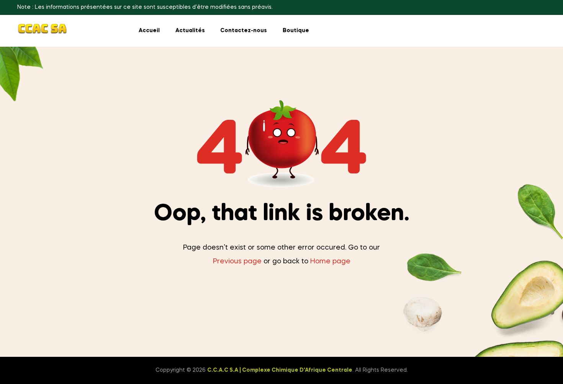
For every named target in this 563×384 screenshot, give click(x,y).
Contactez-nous (243, 30)
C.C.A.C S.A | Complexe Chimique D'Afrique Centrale (279, 370)
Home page (330, 261)
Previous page (237, 261)
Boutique (296, 30)
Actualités (190, 30)
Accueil (149, 30)
